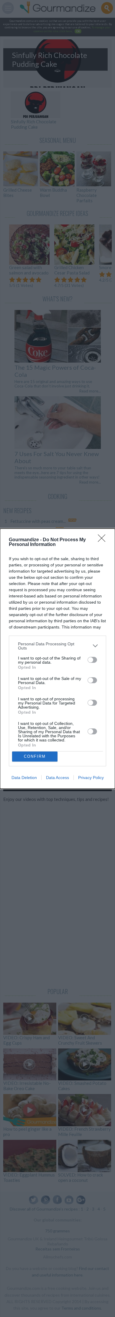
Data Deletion (24, 777)
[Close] (103, 540)
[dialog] (57, 659)
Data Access (57, 777)
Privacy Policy (91, 777)
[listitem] (57, 646)
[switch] (92, 660)
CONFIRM (35, 756)
